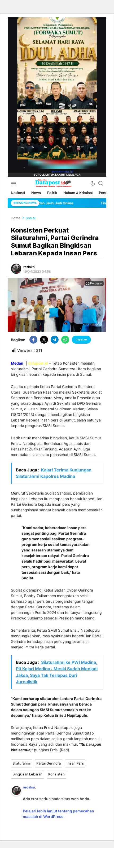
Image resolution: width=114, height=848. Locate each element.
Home (15, 218)
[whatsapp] (65, 340)
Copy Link (81, 339)
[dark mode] (93, 183)
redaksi (29, 267)
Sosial (31, 218)
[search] (101, 183)
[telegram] (55, 340)
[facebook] (33, 340)
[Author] (16, 268)
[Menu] (13, 183)
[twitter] (44, 340)
